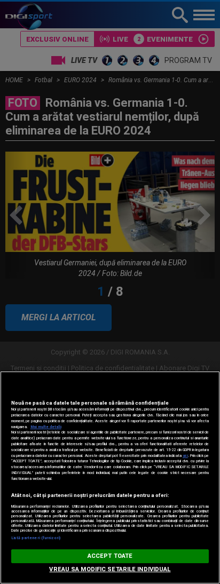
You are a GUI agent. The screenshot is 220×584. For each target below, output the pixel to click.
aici (185, 455)
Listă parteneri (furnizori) (36, 537)
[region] (110, 477)
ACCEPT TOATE (110, 556)
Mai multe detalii (45, 426)
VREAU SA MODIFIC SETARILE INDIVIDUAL (109, 569)
